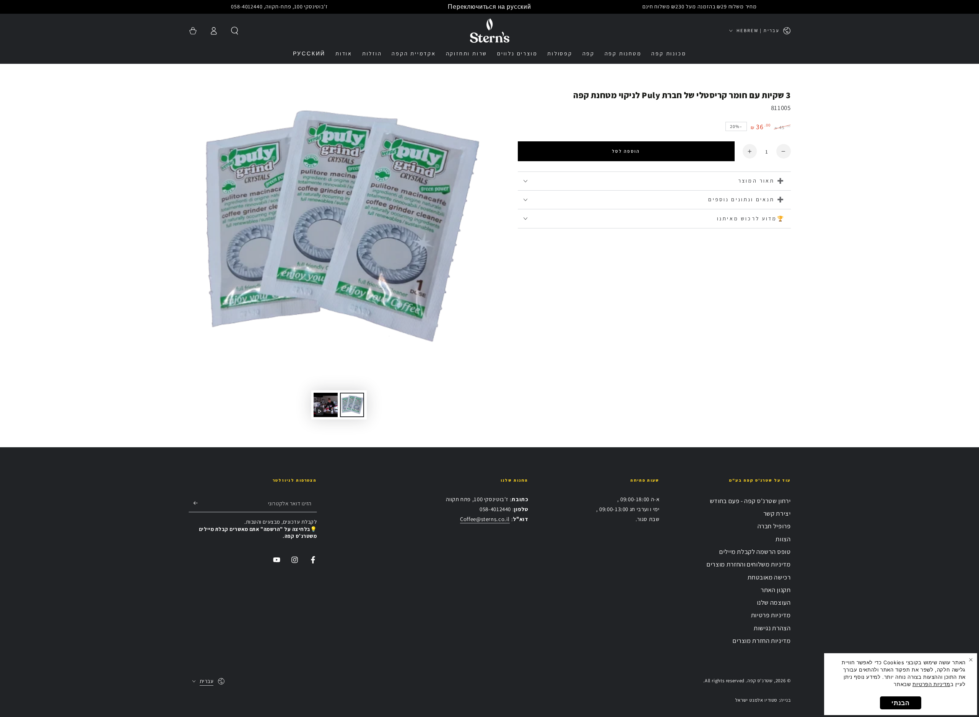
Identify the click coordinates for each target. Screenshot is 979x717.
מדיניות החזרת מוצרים (762, 640)
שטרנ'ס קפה (759, 680)
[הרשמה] (193, 503)
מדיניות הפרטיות (931, 684)
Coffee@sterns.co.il (485, 519)
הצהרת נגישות (772, 628)
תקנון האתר (775, 590)
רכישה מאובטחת (769, 577)
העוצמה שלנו (774, 602)
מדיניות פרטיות (771, 615)
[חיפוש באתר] (234, 30)
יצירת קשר (777, 513)
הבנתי (900, 703)
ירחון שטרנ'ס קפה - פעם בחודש (750, 501)
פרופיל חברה (774, 526)
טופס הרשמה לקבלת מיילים (755, 551)
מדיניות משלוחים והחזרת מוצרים (748, 564)
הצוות (783, 539)
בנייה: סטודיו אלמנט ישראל (763, 700)
